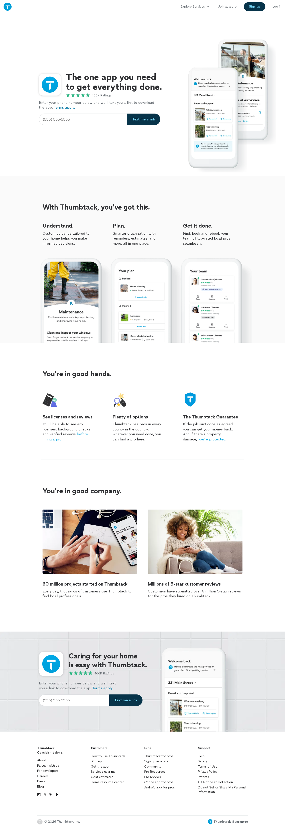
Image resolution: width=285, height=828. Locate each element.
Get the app (100, 766)
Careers (43, 776)
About (41, 760)
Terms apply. (64, 107)
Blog (40, 786)
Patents (203, 777)
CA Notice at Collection (215, 782)
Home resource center (107, 782)
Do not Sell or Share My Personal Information (222, 790)
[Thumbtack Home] (7, 6)
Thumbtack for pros (158, 756)
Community (152, 766)
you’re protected (211, 439)
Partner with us (48, 766)
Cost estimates (102, 777)
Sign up (96, 761)
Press (41, 781)
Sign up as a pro (156, 761)
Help (201, 756)
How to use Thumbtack (108, 756)
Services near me (103, 772)
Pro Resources (154, 772)
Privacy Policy (207, 772)
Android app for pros (159, 787)
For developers (48, 771)
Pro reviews (152, 777)
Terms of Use (207, 766)
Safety (203, 761)
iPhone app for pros (158, 782)
